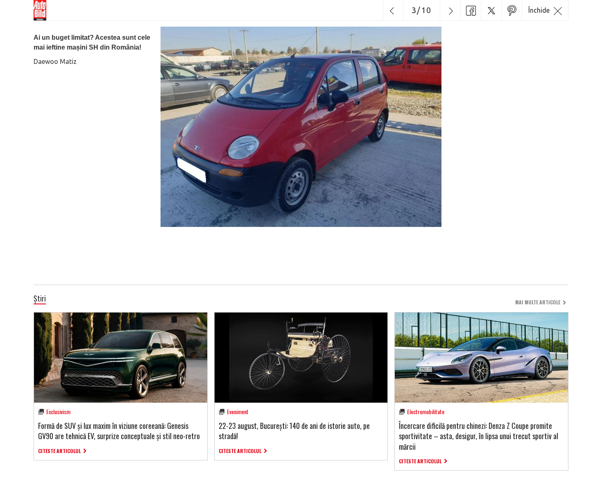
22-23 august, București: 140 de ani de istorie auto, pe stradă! (294, 430)
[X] (491, 10)
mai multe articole (537, 302)
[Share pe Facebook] (470, 10)
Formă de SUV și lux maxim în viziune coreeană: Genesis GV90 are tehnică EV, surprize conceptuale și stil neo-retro (119, 430)
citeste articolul (59, 450)
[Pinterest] (511, 10)
